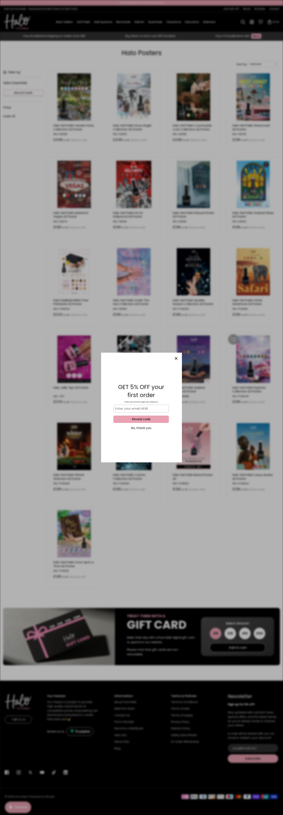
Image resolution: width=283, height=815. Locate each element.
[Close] (176, 358)
